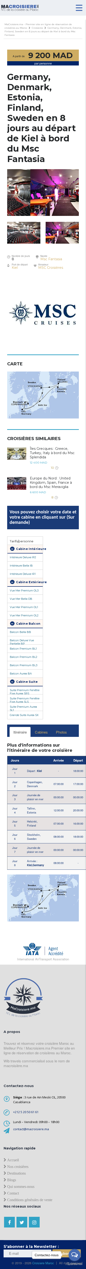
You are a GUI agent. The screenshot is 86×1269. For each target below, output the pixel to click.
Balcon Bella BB (20, 632)
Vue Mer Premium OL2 (24, 615)
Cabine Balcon (27, 623)
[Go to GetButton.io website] (74, 1264)
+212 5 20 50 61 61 (25, 1112)
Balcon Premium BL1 (23, 648)
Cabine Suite (26, 681)
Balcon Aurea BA (21, 673)
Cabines (41, 732)
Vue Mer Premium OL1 (24, 607)
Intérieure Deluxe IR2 (23, 557)
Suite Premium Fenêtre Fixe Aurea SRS (24, 691)
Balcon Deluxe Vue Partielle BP (22, 641)
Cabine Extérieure (29, 582)
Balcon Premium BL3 (23, 665)
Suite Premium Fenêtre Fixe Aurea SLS (24, 699)
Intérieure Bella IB (21, 565)
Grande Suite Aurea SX (24, 715)
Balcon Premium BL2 (23, 657)
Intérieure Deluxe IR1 (23, 574)
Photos (61, 732)
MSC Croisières (50, 267)
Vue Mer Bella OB (21, 598)
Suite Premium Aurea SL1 (23, 708)
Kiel (15, 267)
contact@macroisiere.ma (31, 1129)
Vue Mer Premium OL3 (24, 590)
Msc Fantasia (51, 259)
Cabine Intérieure (29, 549)
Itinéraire (20, 732)
